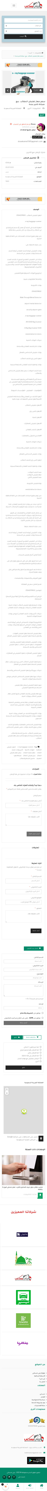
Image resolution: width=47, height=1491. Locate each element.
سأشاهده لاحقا (31, 1037)
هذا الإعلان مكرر (33, 1053)
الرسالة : (40, 982)
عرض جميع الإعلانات (28, 130)
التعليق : (38, 908)
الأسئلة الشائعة (39, 1376)
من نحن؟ (42, 1379)
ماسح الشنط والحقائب (27, 758)
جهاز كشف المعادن (29, 753)
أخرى (30, 53)
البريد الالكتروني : (35, 887)
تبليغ (23, 1067)
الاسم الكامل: (36, 876)
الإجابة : (40, 1004)
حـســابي (42, 1394)
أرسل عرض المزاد (34, 834)
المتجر (43, 1397)
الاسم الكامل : (38, 957)
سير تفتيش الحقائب (29, 756)
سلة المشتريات (39, 1406)
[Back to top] (8, 1476)
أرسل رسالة (23, 1023)
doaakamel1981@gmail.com (30, 142)
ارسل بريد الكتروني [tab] (32, 948)
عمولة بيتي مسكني (38, 1373)
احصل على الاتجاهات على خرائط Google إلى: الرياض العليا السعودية (23, 1138)
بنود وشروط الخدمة (38, 1403)
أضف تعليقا (36, 931)
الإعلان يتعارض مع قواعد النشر (28, 1059)
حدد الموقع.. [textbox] (38, 31)
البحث (22, 36)
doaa (33, 124)
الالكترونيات (38, 53)
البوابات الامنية (29, 750)
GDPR (31, 1018)
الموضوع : (39, 974)
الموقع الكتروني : (35, 898)
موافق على (30, 1013)
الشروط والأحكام (26, 1013)
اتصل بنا (42, 1382)
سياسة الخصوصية (38, 1400)
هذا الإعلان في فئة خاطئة (30, 1056)
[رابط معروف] (37, 1420)
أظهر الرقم (37, 137)
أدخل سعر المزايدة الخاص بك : (30, 801)
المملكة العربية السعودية (12, 108)
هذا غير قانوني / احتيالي (31, 1047)
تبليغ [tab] (15, 1037)
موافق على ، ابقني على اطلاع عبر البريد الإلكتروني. (22, 1018)
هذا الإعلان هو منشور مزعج (29, 1050)
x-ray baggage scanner (25, 747)
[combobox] (23, 31)
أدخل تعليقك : (36, 811)
